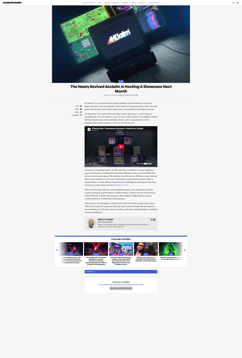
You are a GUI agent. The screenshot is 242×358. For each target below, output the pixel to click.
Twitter (154, 220)
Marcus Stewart (111, 95)
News (100, 3)
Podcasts (141, 3)
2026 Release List (154, 3)
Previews (116, 3)
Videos (133, 3)
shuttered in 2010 (121, 185)
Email (152, 220)
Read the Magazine (88, 3)
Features (125, 3)
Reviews (107, 3)
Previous (57, 250)
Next (185, 250)
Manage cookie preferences (121, 288)
